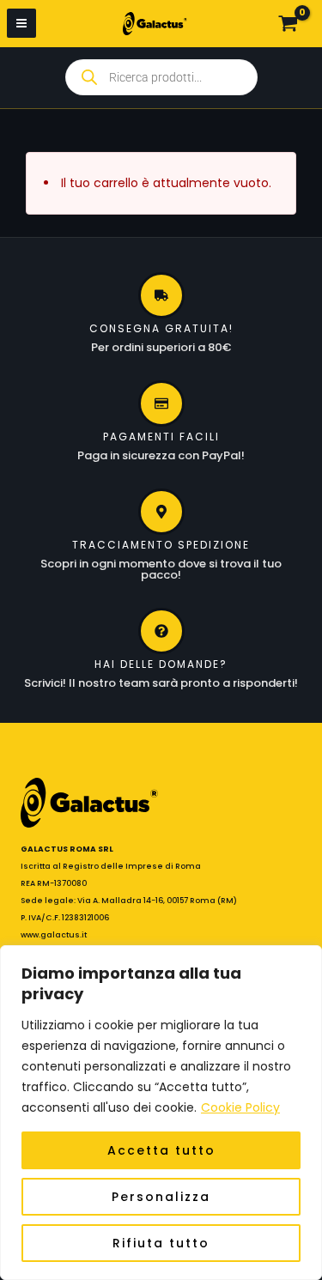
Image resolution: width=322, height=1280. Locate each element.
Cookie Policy (240, 1107)
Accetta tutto (161, 1150)
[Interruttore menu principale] (21, 23)
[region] (161, 1112)
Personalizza (161, 1196)
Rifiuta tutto (161, 1243)
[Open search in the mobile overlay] (161, 77)
